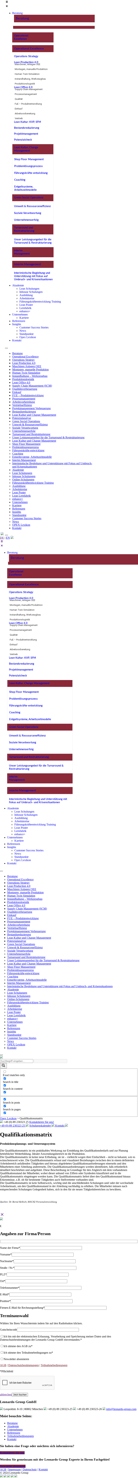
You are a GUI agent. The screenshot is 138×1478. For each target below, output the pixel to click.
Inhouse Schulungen (23, 476)
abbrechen (6, 1394)
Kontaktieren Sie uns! (41, 1122)
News (15, 521)
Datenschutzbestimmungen (23, 1365)
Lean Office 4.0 (23, 87)
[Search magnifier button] (3, 1066)
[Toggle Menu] (6, 348)
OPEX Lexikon (21, 524)
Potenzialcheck (23, 139)
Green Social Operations (28, 197)
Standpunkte (19, 515)
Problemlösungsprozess (28, 166)
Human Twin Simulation (27, 74)
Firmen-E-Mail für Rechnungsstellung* (22, 1307)
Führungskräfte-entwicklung (31, 173)
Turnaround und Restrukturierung (31, 434)
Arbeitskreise (19, 489)
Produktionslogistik (25, 83)
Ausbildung (19, 486)
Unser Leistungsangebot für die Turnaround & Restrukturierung (48, 437)
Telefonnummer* (9, 1287)
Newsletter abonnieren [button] (13, 1466)
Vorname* (6, 1254)
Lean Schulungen (22, 473)
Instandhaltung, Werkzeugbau (30, 78)
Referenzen (18, 508)
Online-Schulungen (23, 479)
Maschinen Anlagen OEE (26, 366)
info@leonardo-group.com (121, 1409)
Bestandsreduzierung (26, 128)
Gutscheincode (8, 1329)
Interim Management (27, 264)
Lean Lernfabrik (21, 495)
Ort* (2, 1281)
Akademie (18, 469)
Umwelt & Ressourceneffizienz (32, 206)
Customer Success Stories (26, 518)
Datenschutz (30, 1469)
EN (8, 537)
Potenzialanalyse (21, 418)
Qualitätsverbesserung (24, 388)
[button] (50, 4)
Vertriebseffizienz (22, 405)
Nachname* (7, 1261)
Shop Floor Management (29, 159)
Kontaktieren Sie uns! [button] (12, 1452)
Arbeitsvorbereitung (25, 113)
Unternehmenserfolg (26, 220)
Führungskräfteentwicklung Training (33, 482)
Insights (16, 511)
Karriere (17, 505)
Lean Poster (19, 492)
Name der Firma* (10, 1247)
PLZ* (3, 1274)
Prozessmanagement (26, 94)
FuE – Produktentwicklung (28, 103)
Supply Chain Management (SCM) (32, 385)
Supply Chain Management (29, 89)
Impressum (14, 1469)
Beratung (22, 18)
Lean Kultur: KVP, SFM (27, 122)
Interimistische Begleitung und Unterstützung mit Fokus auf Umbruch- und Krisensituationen (33, 276)
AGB (3, 1365)
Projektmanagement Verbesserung (31, 408)
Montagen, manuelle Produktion (31, 69)
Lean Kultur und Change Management (34, 414)
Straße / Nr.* (7, 1267)
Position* (5, 1301)
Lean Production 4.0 (26, 62)
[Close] (6, 535)
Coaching (19, 180)
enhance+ (17, 498)
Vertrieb (19, 118)
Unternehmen (20, 502)
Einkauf (18, 108)
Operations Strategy (26, 56)
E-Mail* (4, 1294)
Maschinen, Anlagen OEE (27, 64)
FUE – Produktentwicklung (28, 395)
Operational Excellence (29, 48)
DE (2, 537)
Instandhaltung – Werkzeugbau (29, 375)
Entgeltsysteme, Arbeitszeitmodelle (32, 456)
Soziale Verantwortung (27, 213)
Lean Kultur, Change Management (29, 683)
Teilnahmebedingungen (54, 1365)
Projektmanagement (26, 133)
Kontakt (16, 528)
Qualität (19, 99)
